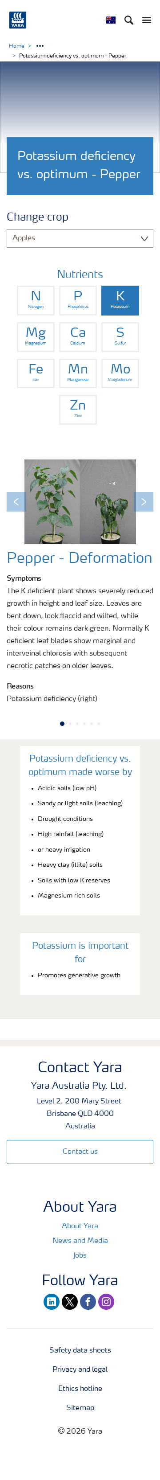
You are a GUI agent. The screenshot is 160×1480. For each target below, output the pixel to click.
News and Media (80, 1241)
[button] (16, 502)
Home (16, 46)
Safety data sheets (80, 1350)
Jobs (80, 1255)
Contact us (80, 1152)
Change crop (37, 218)
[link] (36, 301)
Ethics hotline (80, 1389)
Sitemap (80, 1408)
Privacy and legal (80, 1369)
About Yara (80, 1226)
